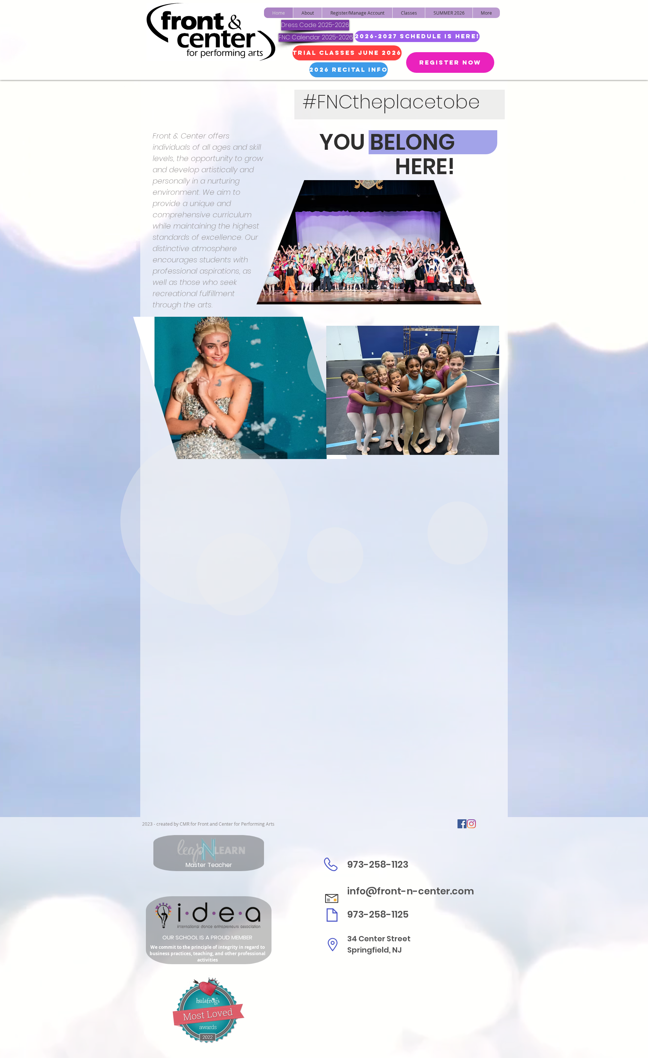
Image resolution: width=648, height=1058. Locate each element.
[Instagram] (471, 823)
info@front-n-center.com (410, 891)
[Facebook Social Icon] (462, 823)
